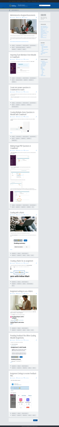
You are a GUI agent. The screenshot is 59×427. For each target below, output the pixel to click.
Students (29, 1)
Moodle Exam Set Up (43, 37)
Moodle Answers (21, 5)
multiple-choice (14, 140)
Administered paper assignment (21, 47)
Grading (13, 45)
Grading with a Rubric (17, 212)
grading (24, 49)
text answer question (15, 106)
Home (10, 1)
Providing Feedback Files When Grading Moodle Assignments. (23, 336)
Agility (38, 1)
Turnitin (43, 72)
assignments (14, 49)
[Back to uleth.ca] (13, 5)
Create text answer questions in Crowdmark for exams (20, 88)
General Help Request (45, 46)
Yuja (42, 73)
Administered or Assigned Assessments (22, 15)
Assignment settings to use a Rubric (21, 291)
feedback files (25, 415)
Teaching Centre (34, 1)
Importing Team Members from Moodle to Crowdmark (23, 55)
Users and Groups (33, 45)
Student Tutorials (43, 75)
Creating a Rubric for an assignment (21, 260)
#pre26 (13, 47)
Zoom (42, 71)
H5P (42, 70)
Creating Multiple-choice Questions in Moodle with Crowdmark (22, 113)
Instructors (24, 1)
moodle (28, 255)
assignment (29, 47)
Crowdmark (20, 49)
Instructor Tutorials (26, 45)
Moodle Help (18, 1)
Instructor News (19, 45)
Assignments (14, 253)
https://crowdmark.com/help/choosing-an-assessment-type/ (18, 41)
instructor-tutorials (30, 283)
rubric (32, 255)
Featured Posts (14, 1)
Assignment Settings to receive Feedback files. (23, 374)
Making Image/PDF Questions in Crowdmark (20, 146)
